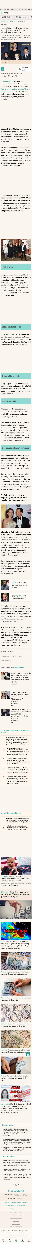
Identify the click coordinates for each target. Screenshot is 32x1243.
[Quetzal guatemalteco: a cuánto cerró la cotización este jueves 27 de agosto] (16, 1065)
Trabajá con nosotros (16, 1209)
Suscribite (25, 1202)
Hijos (20, 656)
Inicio (16, 1241)
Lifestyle (12, 21)
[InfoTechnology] (20, 1198)
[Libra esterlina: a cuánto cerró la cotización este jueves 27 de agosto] (16, 1013)
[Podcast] (11, 1198)
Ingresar (28, 1241)
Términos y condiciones (16, 1218)
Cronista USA (4, 21)
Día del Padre (7, 81)
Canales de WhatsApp (15, 1202)
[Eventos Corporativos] (17, 1195)
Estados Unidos (6, 660)
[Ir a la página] (2, 13)
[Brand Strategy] (25, 1195)
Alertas (22, 1241)
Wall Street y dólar (17, 9)
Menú (3, 1241)
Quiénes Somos (9, 1205)
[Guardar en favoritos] (2, 69)
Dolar (10, 1241)
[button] (28, 1054)
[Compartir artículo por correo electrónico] (16, 76)
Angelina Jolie (21, 21)
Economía (27, 9)
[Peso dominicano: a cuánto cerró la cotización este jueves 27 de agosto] (16, 909)
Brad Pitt (14, 656)
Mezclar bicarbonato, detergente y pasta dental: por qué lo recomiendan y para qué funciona (18, 827)
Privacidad (16, 1221)
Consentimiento (16, 1224)
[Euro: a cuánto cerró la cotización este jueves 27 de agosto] (16, 987)
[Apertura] (8, 1195)
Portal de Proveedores (21, 1205)
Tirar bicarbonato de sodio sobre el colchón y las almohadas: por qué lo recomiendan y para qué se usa (18, 761)
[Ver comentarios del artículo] (20, 76)
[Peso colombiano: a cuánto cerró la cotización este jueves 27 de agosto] (16, 961)
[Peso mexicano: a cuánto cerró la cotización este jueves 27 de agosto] (16, 1039)
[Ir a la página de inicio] (16, 1191)
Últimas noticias (5, 9)
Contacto (6, 1202)
